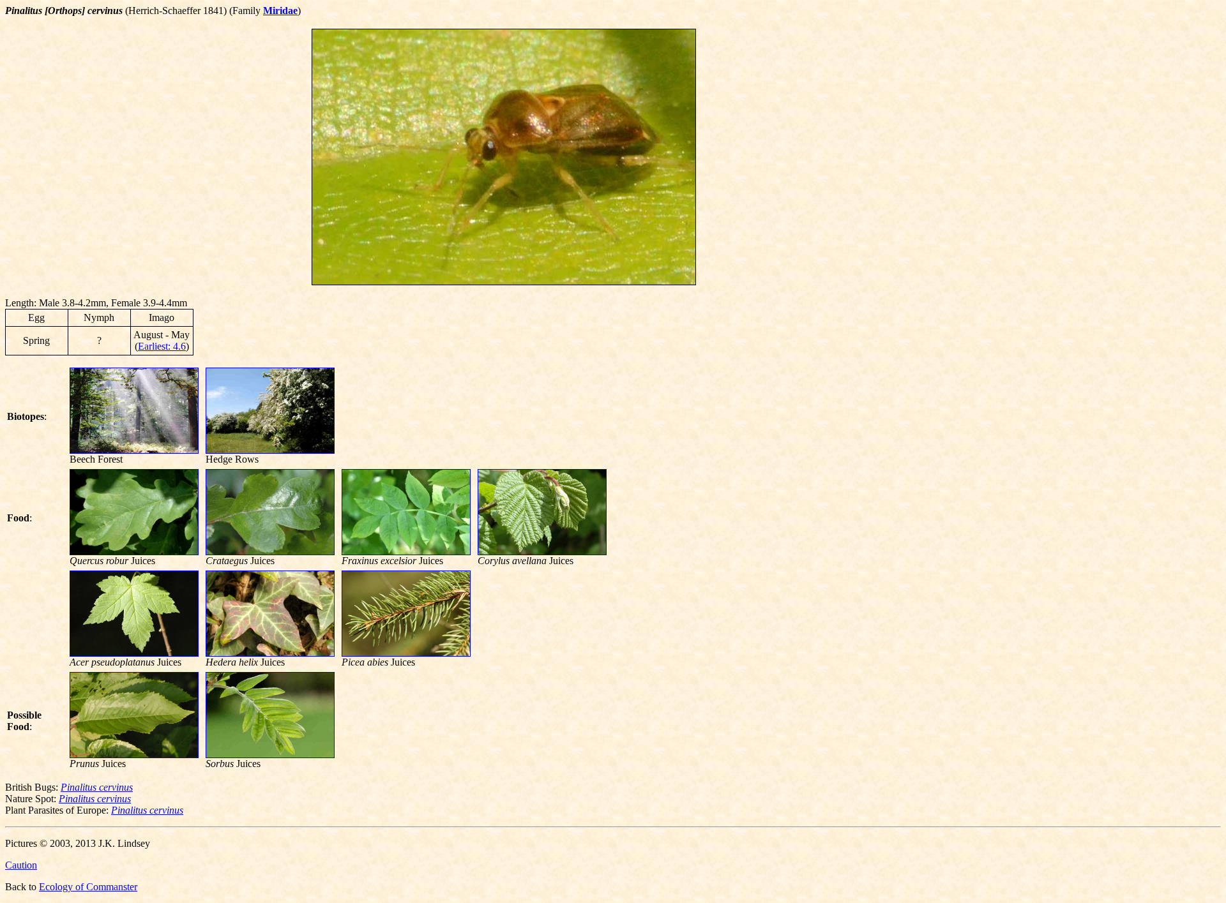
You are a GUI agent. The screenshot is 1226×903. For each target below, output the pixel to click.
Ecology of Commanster (88, 886)
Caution (21, 865)
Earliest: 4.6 (162, 346)
